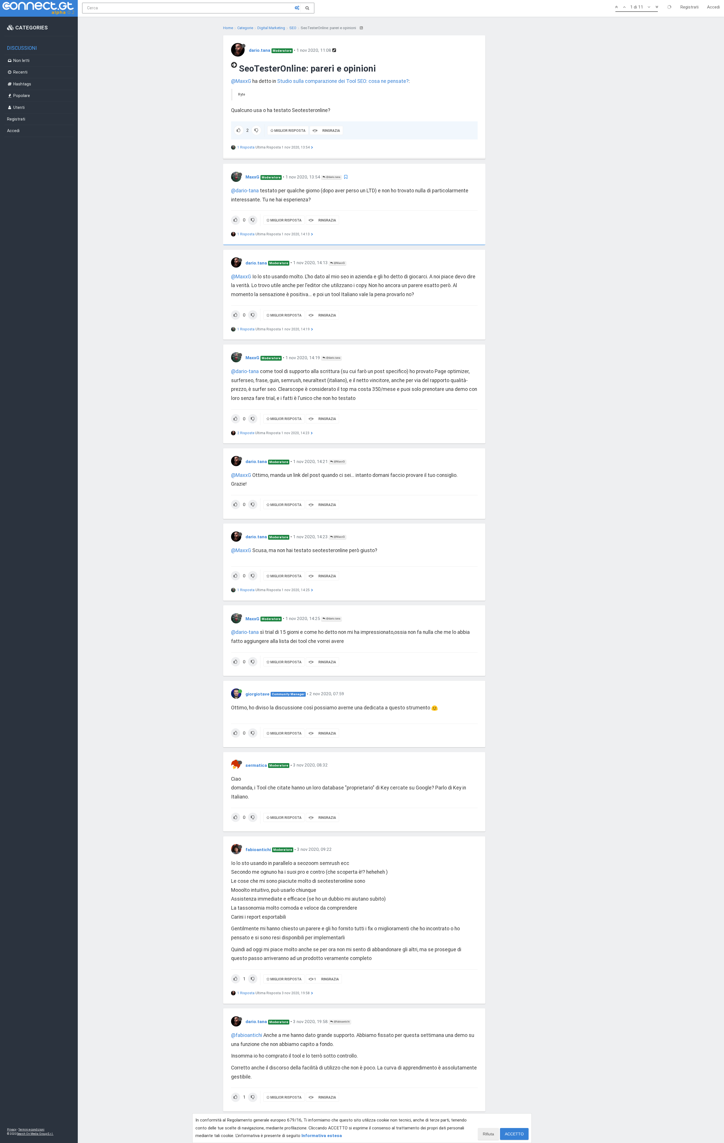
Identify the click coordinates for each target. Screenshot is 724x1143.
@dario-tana (245, 190)
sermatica (256, 765)
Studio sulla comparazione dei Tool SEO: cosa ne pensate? (343, 81)
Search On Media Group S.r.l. (35, 1133)
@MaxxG (241, 81)
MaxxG (252, 177)
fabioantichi (258, 849)
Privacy (11, 1129)
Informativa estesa (321, 1135)
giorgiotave (257, 693)
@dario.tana (332, 177)
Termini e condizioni (31, 1129)
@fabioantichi (341, 1021)
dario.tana (259, 50)
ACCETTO (514, 1134)
